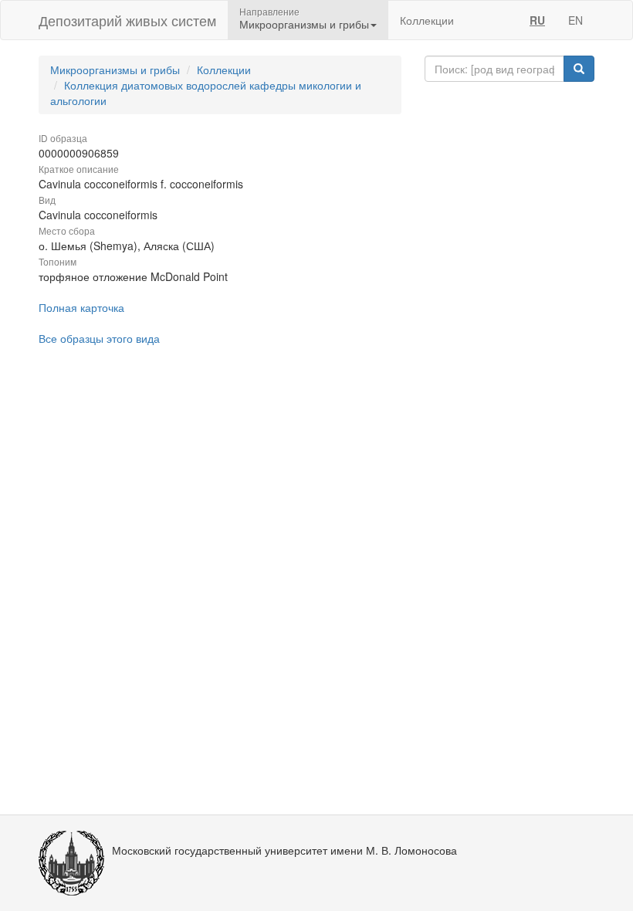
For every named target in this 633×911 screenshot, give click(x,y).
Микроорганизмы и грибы (115, 69)
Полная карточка (81, 307)
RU (537, 20)
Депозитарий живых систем (127, 20)
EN (575, 20)
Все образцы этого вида (99, 338)
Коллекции (427, 20)
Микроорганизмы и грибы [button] (304, 24)
